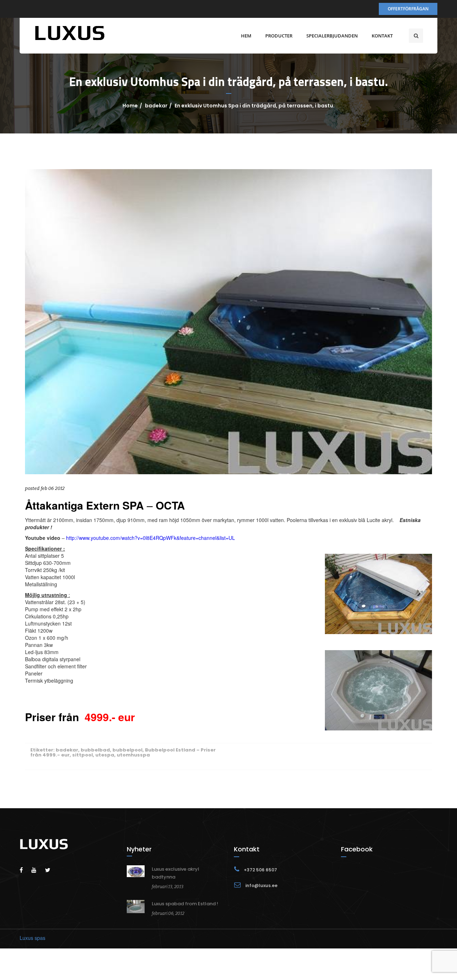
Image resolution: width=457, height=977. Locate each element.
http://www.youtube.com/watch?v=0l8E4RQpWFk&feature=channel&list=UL (150, 537)
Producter (278, 35)
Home (130, 105)
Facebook (357, 849)
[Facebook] (25, 870)
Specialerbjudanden (332, 35)
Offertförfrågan (408, 9)
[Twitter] (51, 870)
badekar (156, 105)
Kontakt (382, 35)
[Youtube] (37, 870)
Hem (246, 35)
